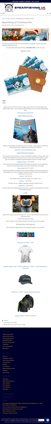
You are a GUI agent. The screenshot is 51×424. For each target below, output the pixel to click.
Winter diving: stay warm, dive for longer (14, 324)
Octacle (27, 218)
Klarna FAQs (6, 372)
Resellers (5, 370)
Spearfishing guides (8, 334)
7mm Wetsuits (6, 387)
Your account (6, 366)
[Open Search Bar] (47, 13)
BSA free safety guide (8, 342)
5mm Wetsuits (6, 385)
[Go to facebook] (47, 420)
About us (5, 356)
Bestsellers (5, 348)
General (13, 18)
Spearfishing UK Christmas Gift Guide (13, 409)
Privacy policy (6, 362)
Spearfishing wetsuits (8, 381)
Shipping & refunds (8, 358)
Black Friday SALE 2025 (9, 411)
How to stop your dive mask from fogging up (14, 407)
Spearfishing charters (8, 338)
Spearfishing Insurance (9, 368)
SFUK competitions (8, 346)
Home (3, 18)
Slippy (31, 218)
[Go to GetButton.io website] (48, 422)
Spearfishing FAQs (7, 340)
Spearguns (5, 379)
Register (5, 364)
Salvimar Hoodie (19, 315)
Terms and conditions (8, 360)
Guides (8, 18)
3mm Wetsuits (6, 383)
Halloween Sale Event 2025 (10, 413)
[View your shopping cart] (50, 13)
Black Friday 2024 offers (10, 322)
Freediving (5, 344)
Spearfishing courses (8, 336)
